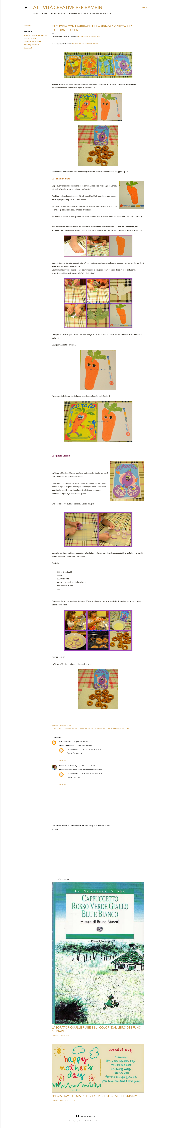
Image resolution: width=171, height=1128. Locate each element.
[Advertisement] (98, 854)
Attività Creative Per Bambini (68, 7)
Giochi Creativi (30, 38)
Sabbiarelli (28, 48)
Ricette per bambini (31, 45)
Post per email (65, 725)
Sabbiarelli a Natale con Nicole (85, 43)
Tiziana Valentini (73, 749)
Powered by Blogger (87, 1116)
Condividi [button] (27, 25)
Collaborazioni (72, 13)
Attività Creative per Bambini (35, 35)
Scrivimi (94, 13)
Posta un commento (67, 1100)
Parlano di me (56, 13)
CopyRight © (105, 13)
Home (35, 13)
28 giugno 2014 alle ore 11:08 (91, 773)
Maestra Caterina (66, 766)
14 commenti (65, 1035)
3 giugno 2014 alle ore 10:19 (82, 742)
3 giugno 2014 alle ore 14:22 (85, 766)
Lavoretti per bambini (32, 41)
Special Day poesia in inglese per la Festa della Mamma (95, 1095)
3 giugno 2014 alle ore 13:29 (91, 749)
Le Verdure (94, 36)
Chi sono (44, 13)
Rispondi (63, 760)
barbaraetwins (65, 741)
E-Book (85, 13)
